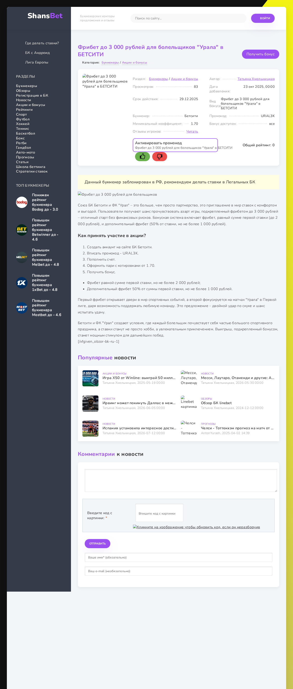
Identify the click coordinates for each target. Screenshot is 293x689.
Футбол (23, 119)
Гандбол (23, 147)
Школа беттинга (30, 166)
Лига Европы (37, 62)
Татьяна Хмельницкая (256, 79)
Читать (192, 131)
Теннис (22, 128)
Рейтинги (24, 109)
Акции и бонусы (30, 104)
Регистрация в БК (32, 95)
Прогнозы (25, 157)
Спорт (21, 114)
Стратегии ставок (32, 171)
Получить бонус (261, 54)
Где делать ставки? (42, 43)
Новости (23, 100)
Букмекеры (26, 85)
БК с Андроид (37, 52)
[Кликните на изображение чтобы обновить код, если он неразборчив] (196, 527)
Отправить (97, 543)
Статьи (22, 162)
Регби (21, 143)
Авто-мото (25, 152)
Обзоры (23, 90)
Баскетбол (25, 133)
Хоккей (22, 123)
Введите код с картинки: (99, 515)
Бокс (20, 138)
